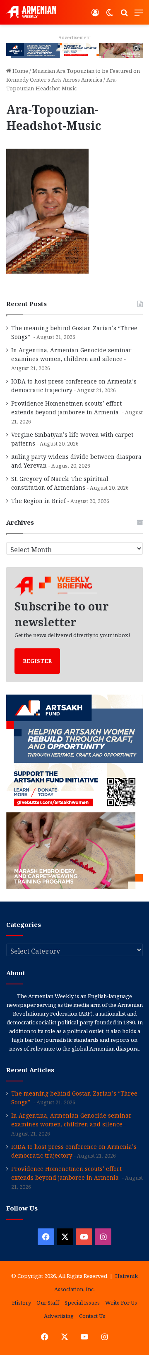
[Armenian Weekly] (31, 12)
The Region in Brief (38, 501)
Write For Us (121, 1302)
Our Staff (47, 1302)
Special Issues (82, 1302)
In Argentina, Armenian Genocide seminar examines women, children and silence (71, 354)
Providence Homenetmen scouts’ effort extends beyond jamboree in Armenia (66, 407)
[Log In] (95, 15)
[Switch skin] (110, 15)
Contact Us (92, 1316)
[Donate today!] (74, 50)
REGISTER (37, 661)
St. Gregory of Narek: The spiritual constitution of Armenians (59, 483)
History (21, 1302)
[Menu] (139, 15)
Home (19, 71)
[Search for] (124, 15)
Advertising (59, 1316)
